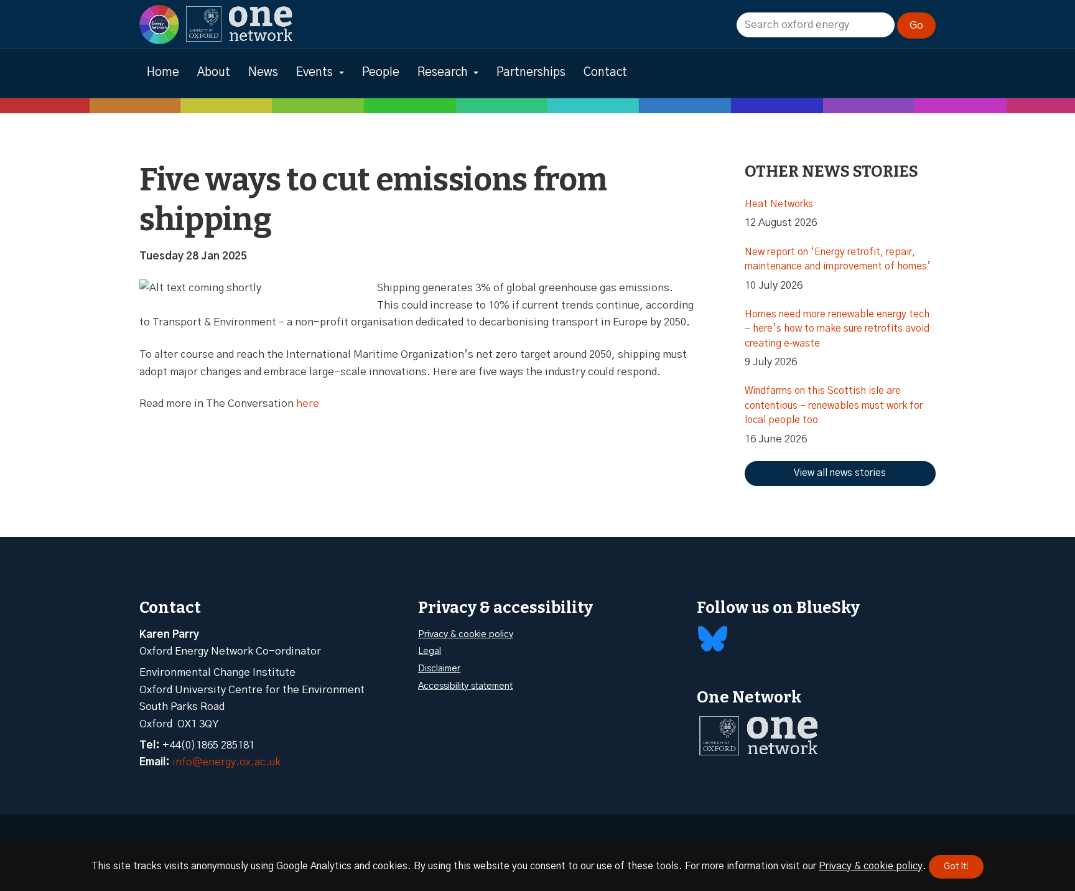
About (213, 72)
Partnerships (530, 72)
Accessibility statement (465, 686)
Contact (605, 72)
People (380, 72)
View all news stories (840, 473)
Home (163, 72)
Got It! (956, 866)
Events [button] (314, 72)
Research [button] (442, 72)
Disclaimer (439, 668)
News (263, 72)
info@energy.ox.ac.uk (226, 762)
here (307, 403)
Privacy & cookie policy (465, 634)
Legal (429, 651)
